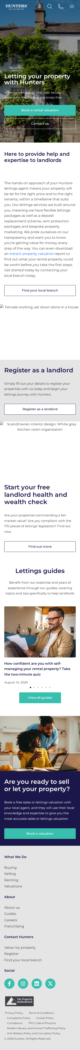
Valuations (13, 886)
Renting (11, 880)
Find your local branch (23, 960)
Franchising (14, 926)
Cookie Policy (45, 1018)
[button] (30, 687)
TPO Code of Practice (42, 1023)
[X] (50, 984)
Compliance (15, 1023)
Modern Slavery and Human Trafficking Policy (36, 1028)
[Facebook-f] (9, 984)
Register (11, 954)
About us (12, 908)
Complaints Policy (19, 1018)
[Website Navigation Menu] (72, 6)
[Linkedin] (37, 984)
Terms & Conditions (41, 1012)
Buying (10, 868)
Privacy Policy (14, 1012)
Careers (10, 920)
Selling (10, 874)
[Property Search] (50, 6)
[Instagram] (23, 984)
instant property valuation (31, 254)
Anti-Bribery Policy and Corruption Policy (33, 1033)
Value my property (20, 948)
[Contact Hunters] (61, 6)
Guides (10, 914)
